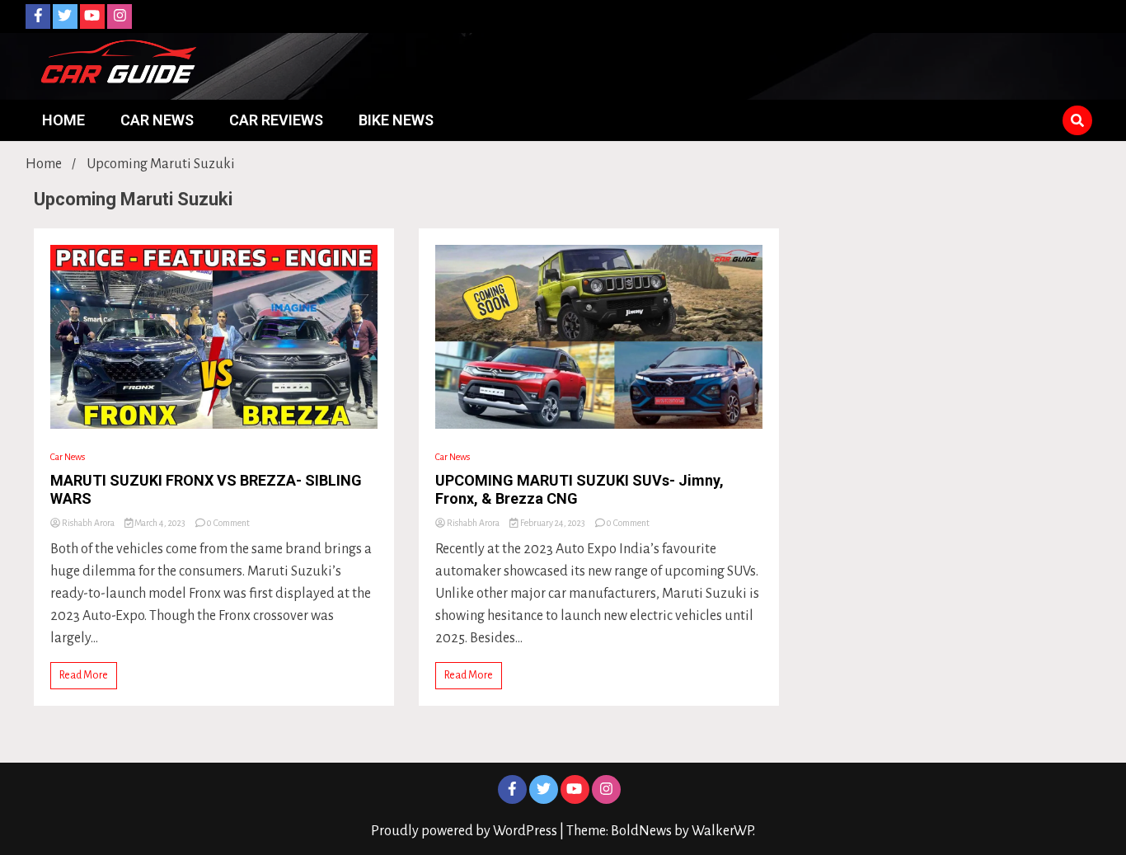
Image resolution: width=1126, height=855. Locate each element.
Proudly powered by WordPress (465, 831)
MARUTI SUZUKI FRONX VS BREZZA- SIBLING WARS (206, 489)
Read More (83, 675)
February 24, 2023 (552, 523)
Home (63, 120)
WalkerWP (722, 831)
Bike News (396, 120)
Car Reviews (276, 120)
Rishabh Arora (88, 523)
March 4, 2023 (160, 523)
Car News (157, 120)
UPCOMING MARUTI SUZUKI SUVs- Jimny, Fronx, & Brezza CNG (579, 489)
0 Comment (228, 523)
